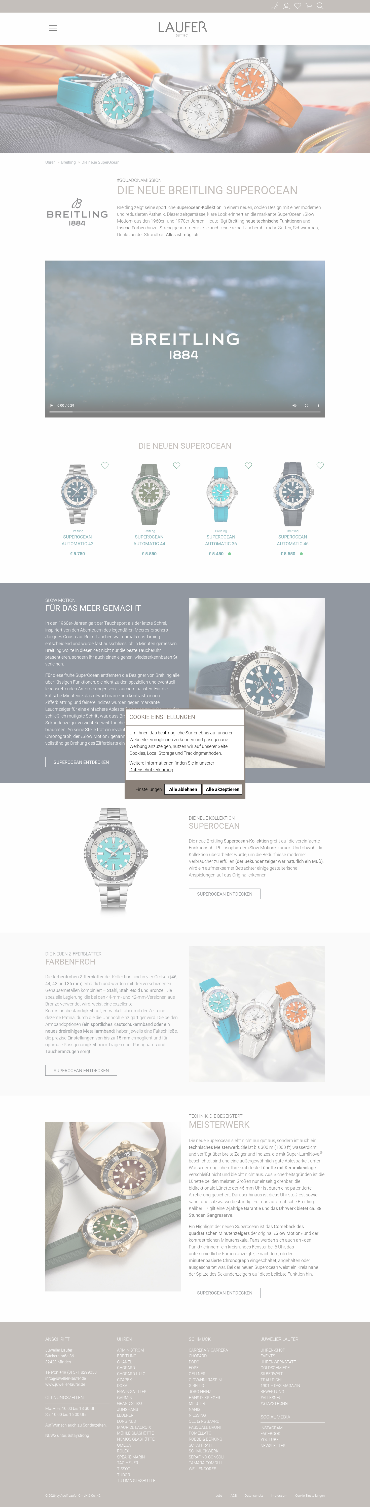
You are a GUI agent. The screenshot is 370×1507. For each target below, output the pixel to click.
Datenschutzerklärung (151, 769)
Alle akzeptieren (222, 789)
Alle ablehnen (183, 789)
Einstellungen (148, 789)
